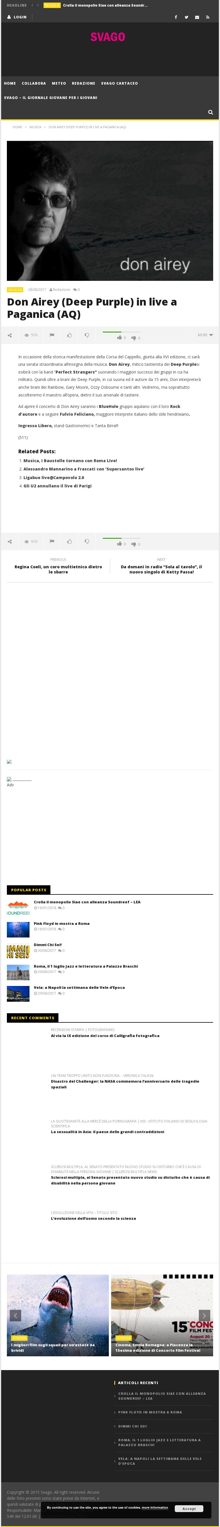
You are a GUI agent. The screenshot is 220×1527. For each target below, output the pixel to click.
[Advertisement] (110, 59)
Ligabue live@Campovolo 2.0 (53, 477)
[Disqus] (110, 669)
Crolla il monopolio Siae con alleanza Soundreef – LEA (87, 901)
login (20, 17)
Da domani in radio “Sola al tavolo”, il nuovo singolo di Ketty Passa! (161, 566)
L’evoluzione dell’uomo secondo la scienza (93, 1218)
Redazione (83, 83)
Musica (52, 5)
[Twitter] (186, 17)
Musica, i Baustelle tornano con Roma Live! (70, 460)
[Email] (197, 17)
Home (10, 83)
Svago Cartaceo (119, 83)
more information (155, 1507)
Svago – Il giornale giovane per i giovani (50, 97)
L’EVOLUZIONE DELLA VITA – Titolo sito (84, 1213)
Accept (189, 1508)
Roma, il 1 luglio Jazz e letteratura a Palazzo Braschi (86, 966)
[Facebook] (176, 17)
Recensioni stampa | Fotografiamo (83, 1030)
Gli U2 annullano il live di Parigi (57, 486)
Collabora (34, 83)
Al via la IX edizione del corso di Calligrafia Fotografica (105, 1035)
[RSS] (208, 17)
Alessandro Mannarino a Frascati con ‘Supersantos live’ (83, 469)
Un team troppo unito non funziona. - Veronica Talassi (102, 1075)
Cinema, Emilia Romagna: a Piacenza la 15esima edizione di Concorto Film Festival (157, 1347)
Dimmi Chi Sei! (48, 944)
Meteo (59, 83)
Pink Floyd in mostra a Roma (89, 5)
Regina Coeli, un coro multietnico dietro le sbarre (58, 566)
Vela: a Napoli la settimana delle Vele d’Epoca (79, 987)
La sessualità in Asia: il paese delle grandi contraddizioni (107, 1131)
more (203, 334)
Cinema (19, 1338)
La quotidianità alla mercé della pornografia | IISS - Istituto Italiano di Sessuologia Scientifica (129, 1124)
